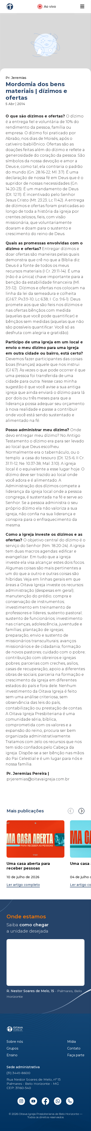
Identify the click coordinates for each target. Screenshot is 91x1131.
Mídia (71, 1042)
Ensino (12, 1055)
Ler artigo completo (23, 885)
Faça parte (75, 1055)
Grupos (12, 1048)
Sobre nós (15, 1042)
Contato (73, 1048)
